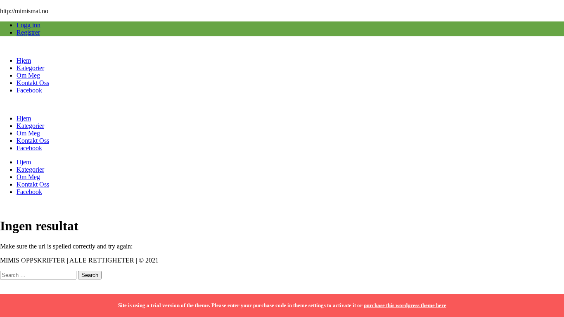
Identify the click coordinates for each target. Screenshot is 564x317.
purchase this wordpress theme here (405, 305)
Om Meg (28, 75)
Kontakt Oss (33, 82)
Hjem (24, 60)
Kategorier (30, 67)
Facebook (29, 90)
